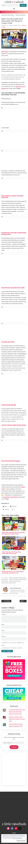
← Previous (6, 601)
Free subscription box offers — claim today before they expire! (14, 12)
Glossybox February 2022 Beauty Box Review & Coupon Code (17, 719)
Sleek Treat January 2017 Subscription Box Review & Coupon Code (13, 572)
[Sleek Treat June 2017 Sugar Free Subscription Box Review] (14, 543)
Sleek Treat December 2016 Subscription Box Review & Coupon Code (13, 533)
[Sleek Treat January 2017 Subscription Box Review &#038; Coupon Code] (14, 563)
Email (3, 630)
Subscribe (14, 747)
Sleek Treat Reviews (15, 581)
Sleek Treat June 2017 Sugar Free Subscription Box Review (11, 552)
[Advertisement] (14, 769)
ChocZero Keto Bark (7, 342)
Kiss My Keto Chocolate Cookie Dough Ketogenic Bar (13, 233)
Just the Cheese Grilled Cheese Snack (13, 425)
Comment (4, 614)
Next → (23, 601)
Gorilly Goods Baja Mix (8, 405)
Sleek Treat (4, 51)
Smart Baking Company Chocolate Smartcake (12, 196)
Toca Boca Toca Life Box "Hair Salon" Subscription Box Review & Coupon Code (17, 712)
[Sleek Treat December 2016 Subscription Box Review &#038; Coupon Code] (14, 524)
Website (3, 636)
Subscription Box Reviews (8, 582)
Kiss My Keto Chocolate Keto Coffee (13, 288)
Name (3, 624)
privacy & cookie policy (17, 838)
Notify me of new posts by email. (12, 647)
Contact (14, 833)
